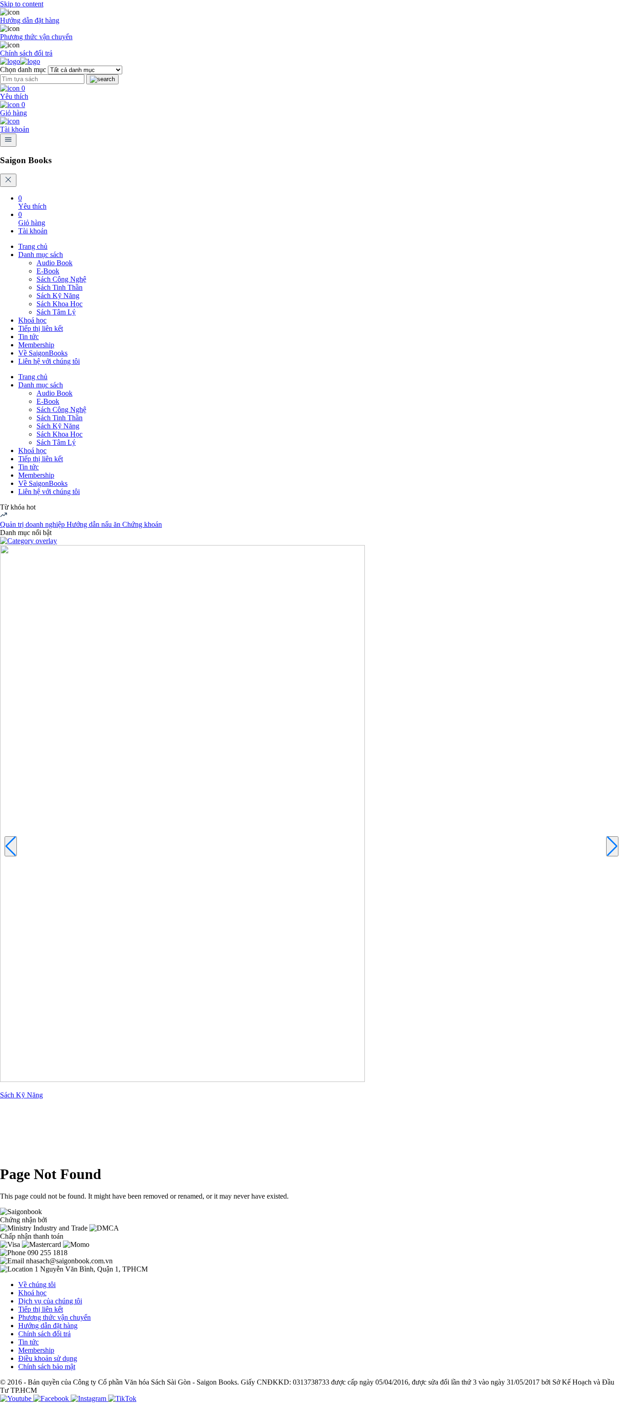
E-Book (47, 271)
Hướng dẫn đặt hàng (29, 20)
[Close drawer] (8, 180)
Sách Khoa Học (59, 304)
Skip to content (21, 4)
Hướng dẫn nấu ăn (94, 524)
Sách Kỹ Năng (57, 295)
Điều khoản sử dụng (47, 1358)
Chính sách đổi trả (26, 53)
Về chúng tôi (37, 1284)
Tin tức (28, 336)
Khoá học (32, 320)
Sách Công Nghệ (61, 279)
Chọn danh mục (23, 69)
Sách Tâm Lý (56, 312)
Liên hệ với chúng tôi (49, 361)
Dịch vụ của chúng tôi (50, 1301)
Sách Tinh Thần (59, 287)
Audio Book (54, 263)
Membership (36, 345)
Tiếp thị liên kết (40, 328)
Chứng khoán (142, 524)
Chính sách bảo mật (46, 1366)
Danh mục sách (40, 254)
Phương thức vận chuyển (36, 37)
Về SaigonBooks (42, 353)
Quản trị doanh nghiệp (33, 524)
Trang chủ (32, 246)
